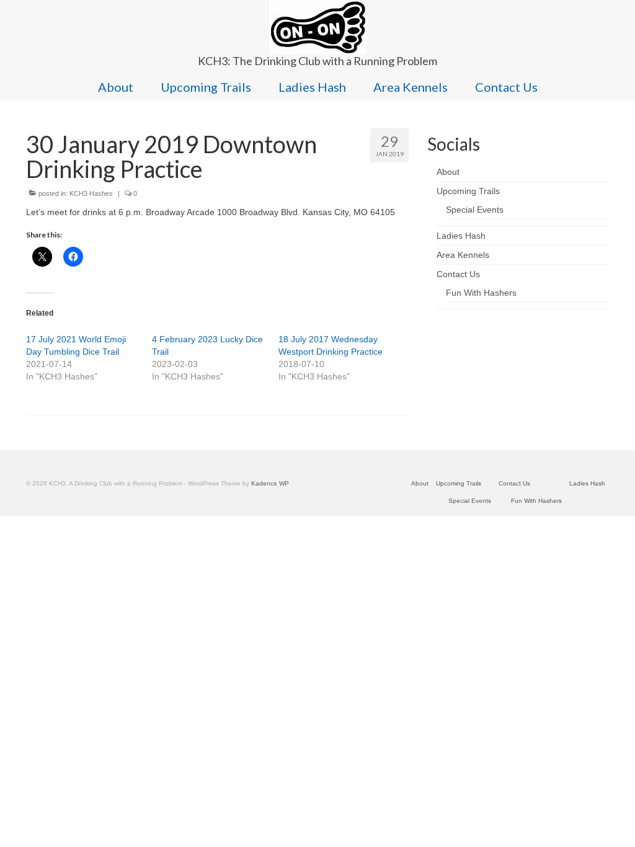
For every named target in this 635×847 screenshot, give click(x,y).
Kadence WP (270, 483)
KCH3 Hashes (91, 193)
